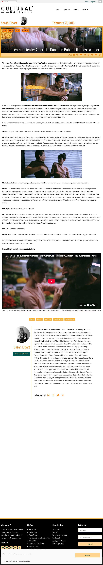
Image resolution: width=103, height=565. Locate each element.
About (84, 10)
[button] (77, 54)
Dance (17, 30)
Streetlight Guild (58, 544)
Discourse (25, 30)
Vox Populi (56, 538)
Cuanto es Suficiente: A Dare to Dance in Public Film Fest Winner (51, 49)
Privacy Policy (34, 546)
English (5, 1)
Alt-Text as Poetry (59, 541)
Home (57, 10)
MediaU (55, 532)
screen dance (70, 319)
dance (32, 319)
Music (11, 30)
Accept (87, 555)
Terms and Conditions (36, 544)
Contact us (33, 532)
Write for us (33, 535)
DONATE (76, 10)
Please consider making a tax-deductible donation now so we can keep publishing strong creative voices (57, 310)
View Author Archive (21, 354)
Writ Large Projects (60, 535)
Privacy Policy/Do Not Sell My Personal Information (17, 561)
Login (87, 2)
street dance (58, 319)
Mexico (39, 319)
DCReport (56, 529)
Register (93, 2)
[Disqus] (51, 431)
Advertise (32, 529)
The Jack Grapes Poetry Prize (39, 538)
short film (48, 319)
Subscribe (32, 541)
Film (4, 30)
